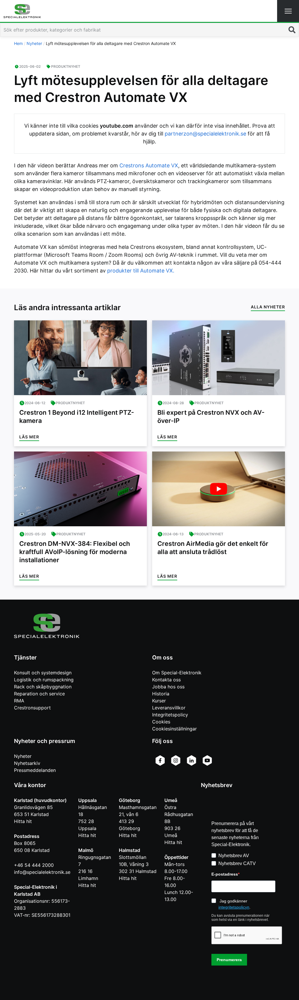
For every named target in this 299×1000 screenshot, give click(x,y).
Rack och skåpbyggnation (43, 687)
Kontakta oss (166, 680)
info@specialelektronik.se (42, 872)
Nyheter (23, 756)
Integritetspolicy (170, 715)
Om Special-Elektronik (176, 673)
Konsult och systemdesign (43, 673)
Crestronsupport (32, 708)
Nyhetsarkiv (27, 763)
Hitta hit (23, 821)
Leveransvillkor (168, 708)
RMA (19, 701)
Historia (160, 694)
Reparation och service (39, 694)
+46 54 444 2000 (34, 865)
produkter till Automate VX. (140, 271)
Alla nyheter (268, 306)
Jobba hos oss (168, 687)
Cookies (161, 722)
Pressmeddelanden (35, 770)
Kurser (159, 701)
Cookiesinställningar (174, 729)
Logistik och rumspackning (44, 680)
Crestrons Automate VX (148, 165)
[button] (288, 11)
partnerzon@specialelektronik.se (205, 134)
